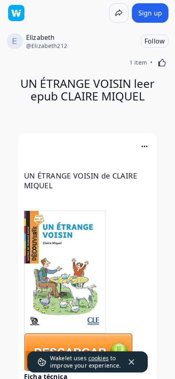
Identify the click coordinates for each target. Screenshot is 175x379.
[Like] (161, 62)
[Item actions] (144, 146)
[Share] (119, 13)
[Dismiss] (131, 361)
